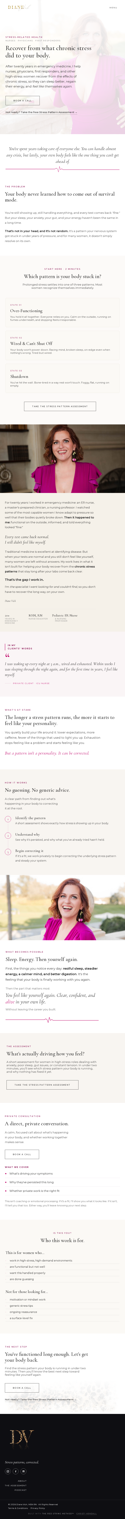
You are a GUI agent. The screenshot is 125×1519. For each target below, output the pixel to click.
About (22, 1481)
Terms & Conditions (18, 1508)
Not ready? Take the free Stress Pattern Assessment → (41, 112)
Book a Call (23, 100)
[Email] (23, 1471)
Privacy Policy (38, 1508)
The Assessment (16, 1485)
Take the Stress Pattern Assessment (60, 406)
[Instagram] (8, 1471)
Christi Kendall (86, 1514)
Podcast (21, 1490)
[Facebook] (16, 1471)
